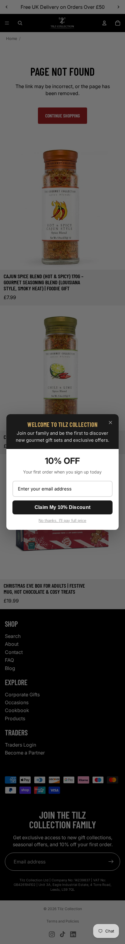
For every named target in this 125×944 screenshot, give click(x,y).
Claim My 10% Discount (62, 507)
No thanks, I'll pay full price (62, 520)
